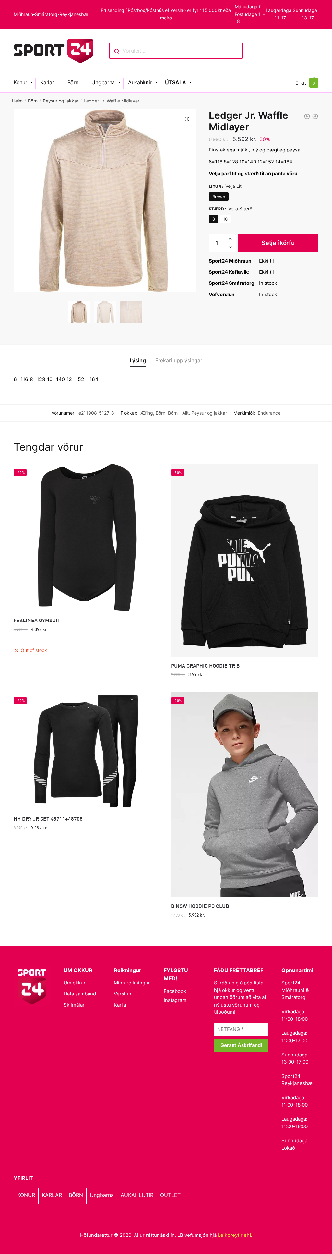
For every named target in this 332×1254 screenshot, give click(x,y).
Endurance (269, 413)
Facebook (175, 991)
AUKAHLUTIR (137, 1195)
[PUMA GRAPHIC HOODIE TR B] (244, 560)
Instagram (175, 1000)
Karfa (120, 1005)
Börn (33, 100)
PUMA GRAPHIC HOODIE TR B (205, 665)
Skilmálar (74, 1005)
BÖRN (76, 1195)
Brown (218, 196)
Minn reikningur (132, 983)
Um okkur (75, 983)
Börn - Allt (178, 413)
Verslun (122, 994)
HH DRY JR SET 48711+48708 (48, 818)
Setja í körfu (278, 242)
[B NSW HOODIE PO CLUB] (244, 794)
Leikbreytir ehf (234, 1235)
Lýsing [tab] (138, 360)
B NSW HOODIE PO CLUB (200, 906)
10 (225, 219)
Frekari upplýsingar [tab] (178, 360)
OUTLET (170, 1195)
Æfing (146, 413)
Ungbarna (102, 1195)
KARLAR (52, 1195)
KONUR (26, 1195)
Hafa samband (80, 994)
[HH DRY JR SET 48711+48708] (87, 751)
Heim (17, 100)
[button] (187, 119)
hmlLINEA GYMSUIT (37, 620)
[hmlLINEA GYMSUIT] (87, 537)
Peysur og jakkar (60, 100)
